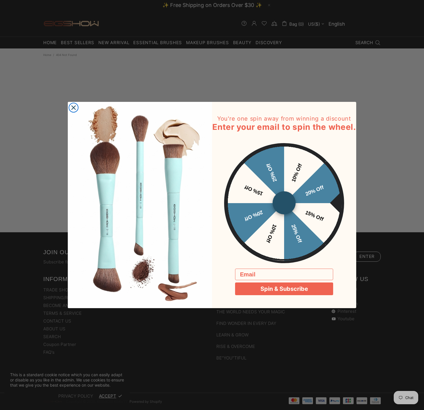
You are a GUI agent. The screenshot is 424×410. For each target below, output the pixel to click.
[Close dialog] (73, 107)
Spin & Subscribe (284, 289)
